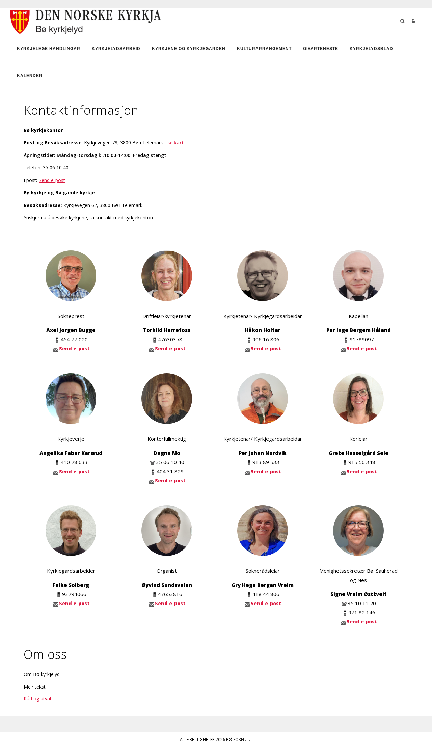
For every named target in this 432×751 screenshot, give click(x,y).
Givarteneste (320, 48)
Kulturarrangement (264, 48)
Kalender (30, 75)
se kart (175, 142)
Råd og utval (37, 698)
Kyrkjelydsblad (371, 48)
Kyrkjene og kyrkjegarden (188, 48)
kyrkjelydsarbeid (116, 48)
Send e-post (74, 348)
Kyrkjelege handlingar (48, 48)
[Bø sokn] (86, 21)
